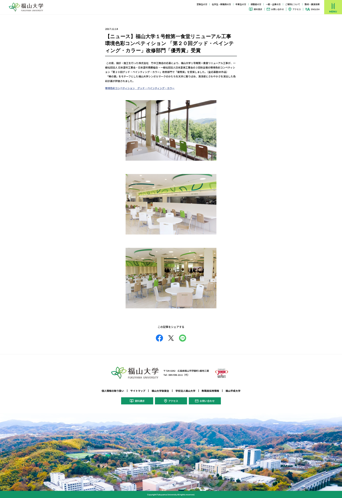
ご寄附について (292, 4)
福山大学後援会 (160, 390)
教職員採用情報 (210, 390)
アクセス (296, 9)
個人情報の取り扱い (113, 390)
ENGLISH (315, 9)
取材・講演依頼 (312, 4)
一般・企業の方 (273, 4)
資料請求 (258, 9)
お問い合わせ (277, 9)
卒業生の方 (240, 4)
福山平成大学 (233, 390)
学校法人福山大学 (185, 390)
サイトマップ (137, 390)
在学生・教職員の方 (221, 4)
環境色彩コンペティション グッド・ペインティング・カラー (140, 88)
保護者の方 (256, 4)
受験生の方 (202, 4)
